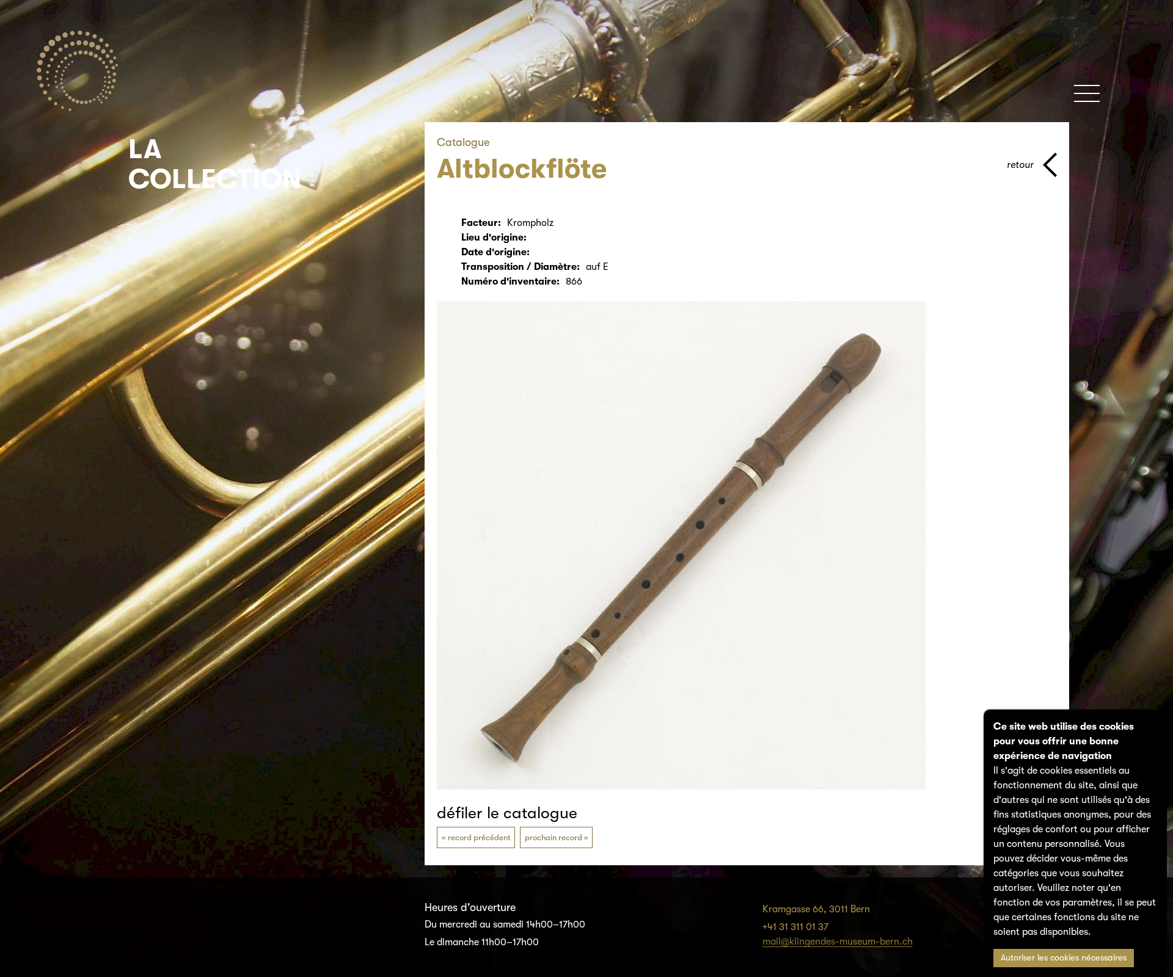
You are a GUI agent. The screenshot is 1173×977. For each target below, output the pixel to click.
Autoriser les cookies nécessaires (1064, 958)
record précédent (479, 837)
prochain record (553, 837)
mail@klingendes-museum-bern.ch (837, 941)
